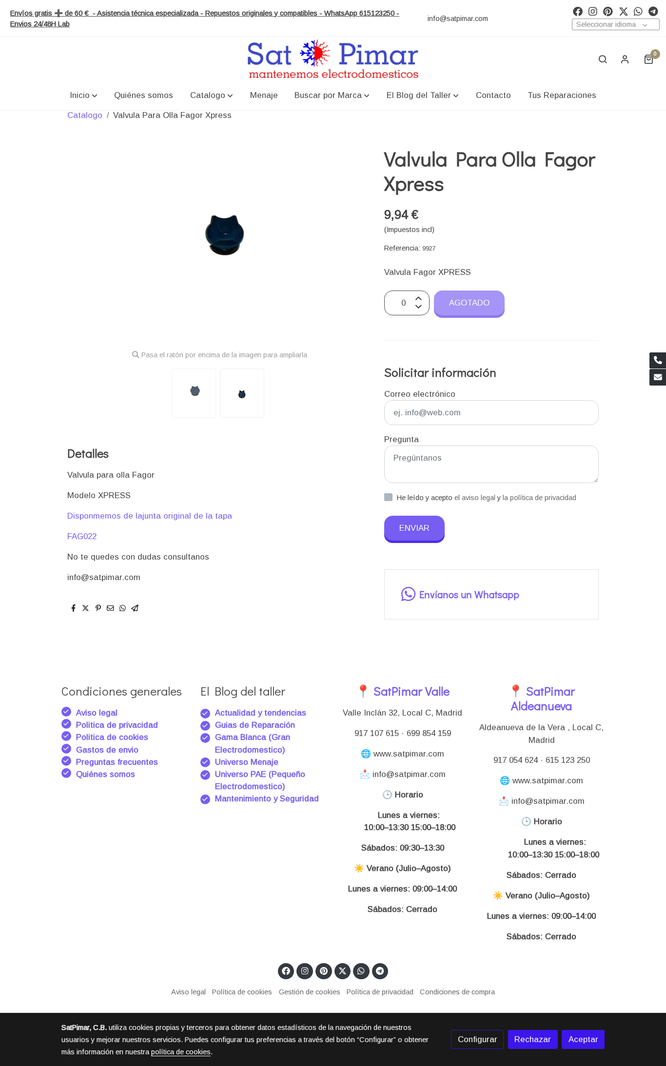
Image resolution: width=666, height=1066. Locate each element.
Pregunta (401, 439)
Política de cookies (242, 992)
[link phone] (657, 360)
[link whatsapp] (638, 11)
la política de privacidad (539, 498)
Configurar (477, 1039)
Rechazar (532, 1039)
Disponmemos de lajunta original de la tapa (149, 516)
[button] (83, 95)
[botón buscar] (602, 59)
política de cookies (181, 1052)
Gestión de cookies (309, 992)
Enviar (414, 528)
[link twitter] (623, 11)
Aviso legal (97, 712)
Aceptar (583, 1039)
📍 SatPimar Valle (402, 691)
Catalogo (84, 115)
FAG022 (82, 536)
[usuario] (625, 59)
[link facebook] (578, 11)
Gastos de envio (107, 750)
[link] (333, 58)
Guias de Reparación (256, 725)
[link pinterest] (608, 11)
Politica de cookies (112, 737)
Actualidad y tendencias (260, 712)
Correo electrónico (419, 394)
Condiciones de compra (457, 992)
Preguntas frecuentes (117, 762)
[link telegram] (653, 11)
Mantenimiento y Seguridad (267, 798)
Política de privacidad (380, 992)
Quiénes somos (105, 774)
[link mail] (657, 377)
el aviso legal (475, 498)
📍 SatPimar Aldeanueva (541, 698)
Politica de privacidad (117, 725)
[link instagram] (592, 11)
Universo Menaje (246, 762)
